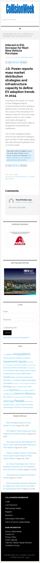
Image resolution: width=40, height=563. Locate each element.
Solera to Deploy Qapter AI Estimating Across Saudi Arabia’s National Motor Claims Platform (19, 456)
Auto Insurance (31, 365)
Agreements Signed (15, 361)
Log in (27, 557)
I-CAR (29, 387)
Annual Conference (8, 365)
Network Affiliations (24, 393)
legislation (14, 390)
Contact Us (9, 534)
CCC (11, 380)
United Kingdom (8, 407)
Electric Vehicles (21, 176)
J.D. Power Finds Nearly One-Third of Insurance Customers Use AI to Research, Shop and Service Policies (19, 467)
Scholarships (24, 405)
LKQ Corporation (24, 390)
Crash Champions (25, 383)
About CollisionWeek (13, 532)
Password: (7, 320)
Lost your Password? (20, 338)
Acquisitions (22, 354)
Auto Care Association (20, 365)
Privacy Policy (10, 537)
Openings (8, 401)
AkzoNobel (30, 362)
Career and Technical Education (22, 377)
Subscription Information (15, 519)
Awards (11, 370)
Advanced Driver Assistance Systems (16, 358)
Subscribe (7, 338)
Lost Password (11, 505)
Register (8, 512)
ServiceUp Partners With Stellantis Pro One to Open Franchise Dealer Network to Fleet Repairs (19, 445)
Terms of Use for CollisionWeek (17, 522)
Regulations (9, 178)
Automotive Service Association (15, 368)
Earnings (7, 386)
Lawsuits (6, 390)
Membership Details (13, 508)
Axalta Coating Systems (23, 370)
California (26, 373)
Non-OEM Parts (27, 397)
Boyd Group (16, 374)
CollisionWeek (20, 9)
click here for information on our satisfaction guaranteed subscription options (19, 158)
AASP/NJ (9, 355)
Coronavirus (16, 383)
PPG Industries (29, 401)
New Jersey (7, 397)
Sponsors (9, 515)
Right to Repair (15, 405)
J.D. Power (30, 176)
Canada (6, 377)
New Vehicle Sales (17, 397)
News (16, 174)
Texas (31, 405)
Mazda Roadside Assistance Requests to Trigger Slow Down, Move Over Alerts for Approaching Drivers (19, 486)
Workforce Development (24, 407)
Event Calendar (11, 540)
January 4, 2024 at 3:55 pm (24, 202)
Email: (5, 311)
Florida (25, 387)
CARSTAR (6, 380)
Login (7, 502)
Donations (33, 383)
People (19, 401)
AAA (4, 354)
